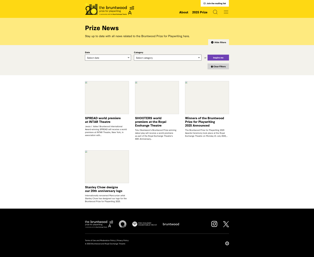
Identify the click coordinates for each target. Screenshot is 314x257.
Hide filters (220, 42)
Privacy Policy (123, 240)
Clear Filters (219, 66)
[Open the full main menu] (226, 12)
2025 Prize (199, 12)
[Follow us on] (214, 224)
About (183, 12)
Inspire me (218, 57)
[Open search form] (215, 12)
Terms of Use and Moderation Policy (100, 240)
